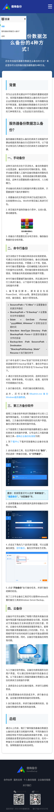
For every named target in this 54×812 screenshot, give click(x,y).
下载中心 (14, 442)
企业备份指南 (44, 780)
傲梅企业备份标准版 (25, 436)
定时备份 (20, 548)
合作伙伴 (8, 780)
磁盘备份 (12, 496)
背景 (3, 26)
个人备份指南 (30, 780)
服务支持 (18, 780)
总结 (3, 36)
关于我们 (27, 785)
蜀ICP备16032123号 (40, 809)
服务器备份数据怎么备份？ (10, 31)
